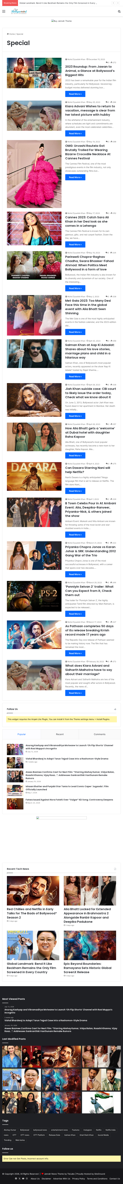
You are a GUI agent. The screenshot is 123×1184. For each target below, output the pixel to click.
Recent (60, 734)
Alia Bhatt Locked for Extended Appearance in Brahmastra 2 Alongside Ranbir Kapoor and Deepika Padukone (87, 915)
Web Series (20, 1140)
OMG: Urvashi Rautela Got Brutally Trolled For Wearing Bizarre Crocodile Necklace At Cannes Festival (88, 152)
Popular (22, 734)
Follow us (7, 1148)
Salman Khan (69, 1135)
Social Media (103, 1135)
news (6, 1135)
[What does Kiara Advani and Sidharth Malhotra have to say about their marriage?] (34, 675)
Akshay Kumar (10, 1130)
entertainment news (59, 1130)
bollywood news (40, 1130)
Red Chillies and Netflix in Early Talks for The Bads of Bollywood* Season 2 (32, 913)
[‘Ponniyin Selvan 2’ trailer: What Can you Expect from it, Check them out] (34, 596)
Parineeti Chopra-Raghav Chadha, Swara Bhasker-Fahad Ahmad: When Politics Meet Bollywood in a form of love (89, 263)
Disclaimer (46, 1178)
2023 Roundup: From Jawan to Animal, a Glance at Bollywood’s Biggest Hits (90, 70)
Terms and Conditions (97, 1178)
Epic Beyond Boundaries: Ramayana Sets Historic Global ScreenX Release (87, 968)
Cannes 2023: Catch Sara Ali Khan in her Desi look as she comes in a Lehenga (87, 221)
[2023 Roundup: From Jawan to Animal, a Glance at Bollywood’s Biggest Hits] (34, 73)
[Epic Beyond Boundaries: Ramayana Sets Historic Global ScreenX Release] (90, 945)
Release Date (54, 1135)
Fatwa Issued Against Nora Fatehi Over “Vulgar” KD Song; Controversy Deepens (69, 799)
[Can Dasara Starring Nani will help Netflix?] (34, 476)
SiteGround (99, 1174)
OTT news (25, 1135)
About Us (35, 1178)
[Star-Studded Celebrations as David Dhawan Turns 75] (21, 1103)
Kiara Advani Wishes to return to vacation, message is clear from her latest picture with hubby (90, 110)
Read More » (75, 94)
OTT (14, 1135)
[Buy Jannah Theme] (61, 21)
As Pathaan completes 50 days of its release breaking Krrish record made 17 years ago (89, 630)
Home (12, 34)
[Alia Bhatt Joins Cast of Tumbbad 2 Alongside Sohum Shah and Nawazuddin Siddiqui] (21, 1057)
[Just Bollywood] (19, 11)
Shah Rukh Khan (87, 1135)
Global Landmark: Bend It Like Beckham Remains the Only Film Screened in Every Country (61, 3)
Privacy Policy (78, 1178)
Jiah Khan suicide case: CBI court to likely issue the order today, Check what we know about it (90, 393)
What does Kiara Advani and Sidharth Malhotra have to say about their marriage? (88, 670)
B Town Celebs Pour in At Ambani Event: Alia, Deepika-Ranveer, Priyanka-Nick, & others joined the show (90, 509)
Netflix (98, 1130)
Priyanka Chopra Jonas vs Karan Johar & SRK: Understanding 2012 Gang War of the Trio (90, 551)
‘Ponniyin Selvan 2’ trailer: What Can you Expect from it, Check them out (89, 591)
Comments (99, 734)
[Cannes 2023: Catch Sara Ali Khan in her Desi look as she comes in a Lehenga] (34, 228)
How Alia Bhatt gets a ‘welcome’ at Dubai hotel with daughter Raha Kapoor (90, 432)
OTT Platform (39, 1135)
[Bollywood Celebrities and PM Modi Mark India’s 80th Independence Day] (101, 1103)
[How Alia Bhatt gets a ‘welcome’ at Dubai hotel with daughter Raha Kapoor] (34, 437)
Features (75, 1130)
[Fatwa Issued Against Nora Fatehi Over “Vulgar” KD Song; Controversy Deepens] (15, 803)
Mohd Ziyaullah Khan (76, 59)
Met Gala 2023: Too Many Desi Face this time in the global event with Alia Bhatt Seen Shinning (88, 307)
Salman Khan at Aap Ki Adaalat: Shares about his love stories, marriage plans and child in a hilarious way (90, 351)
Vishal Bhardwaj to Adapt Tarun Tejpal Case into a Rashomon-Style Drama (67, 758)
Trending (7, 1140)
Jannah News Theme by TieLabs (59, 1174)
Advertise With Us (61, 1178)
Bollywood (24, 1130)
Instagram (88, 1130)
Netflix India (111, 1130)
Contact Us (115, 1178)
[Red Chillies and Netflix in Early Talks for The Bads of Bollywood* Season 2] (33, 891)
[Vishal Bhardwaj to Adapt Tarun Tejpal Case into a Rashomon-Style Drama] (15, 762)
